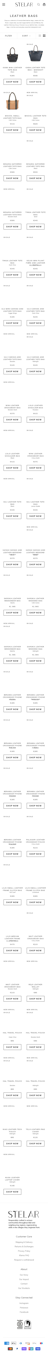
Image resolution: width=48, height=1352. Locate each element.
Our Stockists (24, 1288)
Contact (24, 1283)
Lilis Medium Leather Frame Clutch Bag (12, 938)
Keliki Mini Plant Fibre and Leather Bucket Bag (35, 263)
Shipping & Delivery (24, 1242)
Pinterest (24, 1307)
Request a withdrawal (24, 1260)
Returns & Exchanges (24, 1246)
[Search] (38, 4)
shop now (12, 82)
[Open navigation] (3, 4)
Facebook (24, 1312)
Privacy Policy (24, 1251)
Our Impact (24, 1279)
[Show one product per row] (40, 36)
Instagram (24, 1303)
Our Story (24, 1275)
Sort (25, 36)
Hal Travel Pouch (12, 1033)
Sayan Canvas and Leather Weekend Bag (12, 552)
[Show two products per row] (44, 36)
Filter (8, 36)
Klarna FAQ (24, 1255)
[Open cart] (44, 4)
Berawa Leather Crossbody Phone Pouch (12, 697)
